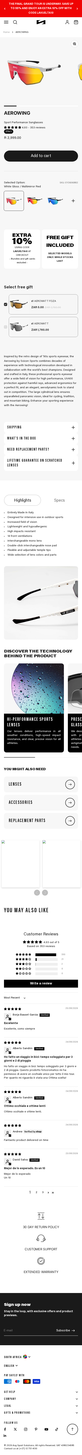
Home (6, 32)
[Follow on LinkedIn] (5, 1436)
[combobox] (17, 1357)
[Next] (77, 8)
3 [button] (43, 1192)
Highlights (22, 501)
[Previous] (4, 8)
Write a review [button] (41, 983)
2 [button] (36, 1192)
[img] (12, 1009)
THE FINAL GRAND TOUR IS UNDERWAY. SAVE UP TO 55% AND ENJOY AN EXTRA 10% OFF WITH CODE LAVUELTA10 (41, 8)
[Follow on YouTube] (46, 1429)
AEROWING (22, 32)
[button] (13, 127)
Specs (59, 501)
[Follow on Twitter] (15, 1429)
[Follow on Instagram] (26, 1429)
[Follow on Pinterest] (36, 1429)
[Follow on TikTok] (57, 1429)
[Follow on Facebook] (5, 1429)
